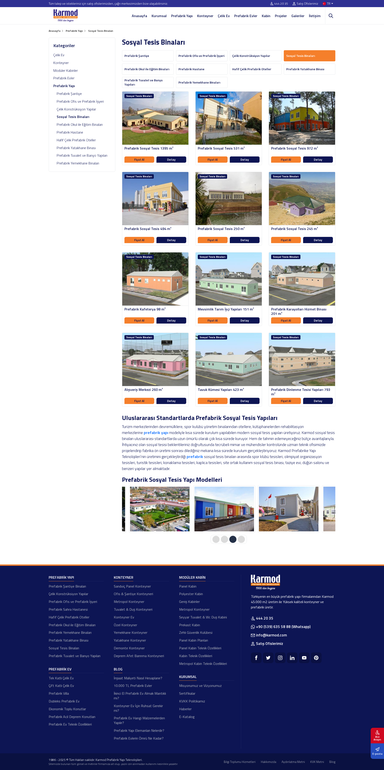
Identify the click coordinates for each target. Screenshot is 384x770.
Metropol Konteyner (129, 601)
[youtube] (304, 657)
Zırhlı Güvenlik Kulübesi (195, 632)
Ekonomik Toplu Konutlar (67, 709)
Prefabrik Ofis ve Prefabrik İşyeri (80, 101)
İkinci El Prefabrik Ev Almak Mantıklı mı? (140, 696)
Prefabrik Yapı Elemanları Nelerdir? (139, 730)
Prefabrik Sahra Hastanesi (68, 609)
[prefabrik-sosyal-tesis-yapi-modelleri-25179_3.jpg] (289, 509)
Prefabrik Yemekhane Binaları (78, 163)
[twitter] (268, 657)
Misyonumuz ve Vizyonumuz (200, 685)
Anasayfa (139, 15)
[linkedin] (292, 657)
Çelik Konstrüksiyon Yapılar (76, 109)
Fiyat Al (139, 159)
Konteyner (205, 15)
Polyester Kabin (191, 593)
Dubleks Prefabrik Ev (64, 701)
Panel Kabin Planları (193, 640)
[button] (216, 539)
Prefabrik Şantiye (69, 93)
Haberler (185, 709)
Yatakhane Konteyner (130, 640)
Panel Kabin (187, 586)
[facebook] (256, 657)
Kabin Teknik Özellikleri (195, 655)
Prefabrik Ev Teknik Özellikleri (70, 724)
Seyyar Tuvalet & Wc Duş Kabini (203, 617)
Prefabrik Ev (60, 669)
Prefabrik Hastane (70, 132)
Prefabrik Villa (59, 693)
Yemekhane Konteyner (130, 632)
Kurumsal (159, 15)
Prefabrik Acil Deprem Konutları (72, 716)
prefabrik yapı (156, 433)
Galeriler (297, 15)
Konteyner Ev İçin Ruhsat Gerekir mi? (138, 708)
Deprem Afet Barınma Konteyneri (139, 655)
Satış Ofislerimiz (307, 3)
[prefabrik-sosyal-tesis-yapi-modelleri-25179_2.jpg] (160, 509)
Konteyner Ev (124, 617)
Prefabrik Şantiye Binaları (67, 586)
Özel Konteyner (125, 625)
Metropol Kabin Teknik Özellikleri (203, 663)
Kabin (266, 15)
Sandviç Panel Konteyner (132, 586)
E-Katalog (187, 716)
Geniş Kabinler (189, 601)
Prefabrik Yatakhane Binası (76, 147)
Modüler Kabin (192, 577)
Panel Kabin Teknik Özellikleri (200, 648)
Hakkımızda (268, 761)
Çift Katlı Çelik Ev (61, 685)
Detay (171, 159)
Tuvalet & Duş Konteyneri (133, 609)
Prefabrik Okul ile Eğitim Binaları (80, 124)
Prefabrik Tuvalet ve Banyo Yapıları (82, 155)
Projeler (281, 15)
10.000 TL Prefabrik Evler (133, 685)
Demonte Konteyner (129, 648)
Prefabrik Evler (245, 15)
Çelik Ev (224, 15)
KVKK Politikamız (192, 701)
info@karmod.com (271, 635)
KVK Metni (317, 761)
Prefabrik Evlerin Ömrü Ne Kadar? (139, 738)
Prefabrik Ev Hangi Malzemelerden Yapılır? (139, 720)
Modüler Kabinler (65, 70)
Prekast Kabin (189, 625)
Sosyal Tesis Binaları (64, 648)
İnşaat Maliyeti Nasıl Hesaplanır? (138, 678)
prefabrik (195, 457)
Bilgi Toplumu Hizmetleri (240, 761)
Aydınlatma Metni (293, 761)
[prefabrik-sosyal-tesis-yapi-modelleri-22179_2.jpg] (224, 509)
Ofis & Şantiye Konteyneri (133, 593)
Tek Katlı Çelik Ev (61, 678)
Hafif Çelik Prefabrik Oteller (76, 140)
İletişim (315, 15)
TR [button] (328, 3)
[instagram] (280, 657)
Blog (118, 669)
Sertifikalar (187, 693)
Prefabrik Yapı (182, 15)
